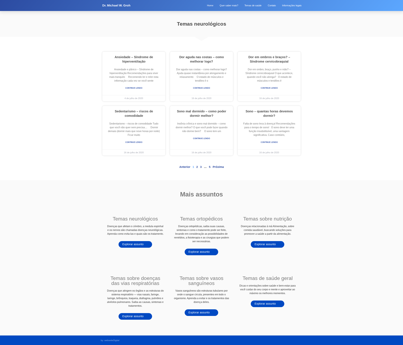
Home (210, 5)
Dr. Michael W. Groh (116, 5)
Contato (272, 5)
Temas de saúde (252, 5)
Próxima (218, 166)
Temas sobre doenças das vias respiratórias (135, 280)
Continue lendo (133, 88)
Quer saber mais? (229, 5)
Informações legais (292, 5)
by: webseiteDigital (110, 340)
